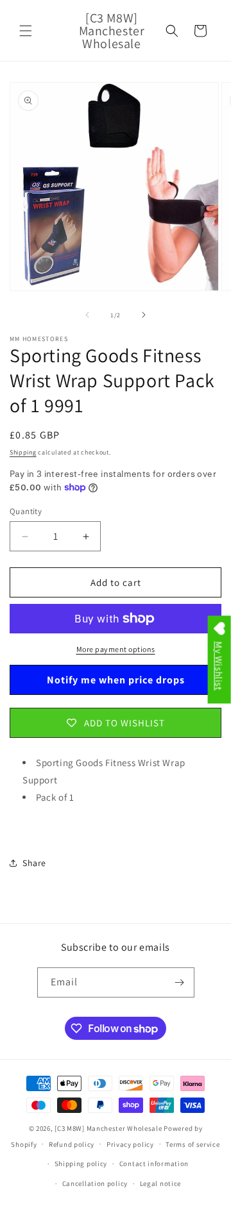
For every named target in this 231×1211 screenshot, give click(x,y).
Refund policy (71, 1144)
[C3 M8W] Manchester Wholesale (108, 1128)
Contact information (154, 1163)
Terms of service (192, 1144)
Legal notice (160, 1183)
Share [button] (34, 863)
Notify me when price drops (116, 680)
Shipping (23, 452)
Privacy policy (130, 1144)
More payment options (115, 649)
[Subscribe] (180, 982)
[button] (26, 31)
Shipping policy (81, 1163)
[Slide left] (87, 315)
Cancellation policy (95, 1183)
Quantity (26, 511)
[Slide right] (144, 315)
